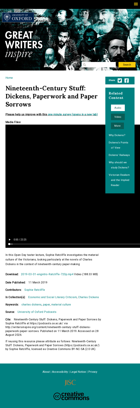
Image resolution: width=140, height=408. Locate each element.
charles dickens (31, 304)
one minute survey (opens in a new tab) (73, 114)
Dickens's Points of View (118, 145)
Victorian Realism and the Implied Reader (119, 180)
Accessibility (60, 371)
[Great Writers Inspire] (18, 17)
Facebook (126, 80)
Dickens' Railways (119, 155)
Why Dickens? (117, 135)
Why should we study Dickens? (119, 165)
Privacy (92, 371)
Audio (117, 107)
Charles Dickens (88, 297)
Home (9, 77)
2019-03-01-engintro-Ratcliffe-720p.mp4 (47, 274)
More (117, 125)
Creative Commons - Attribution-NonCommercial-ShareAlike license (71, 396)
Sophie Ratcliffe (34, 289)
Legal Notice (78, 371)
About (46, 371)
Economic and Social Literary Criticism (52, 297)
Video (117, 116)
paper (46, 304)
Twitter (120, 80)
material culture (61, 304)
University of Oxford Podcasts (37, 312)
